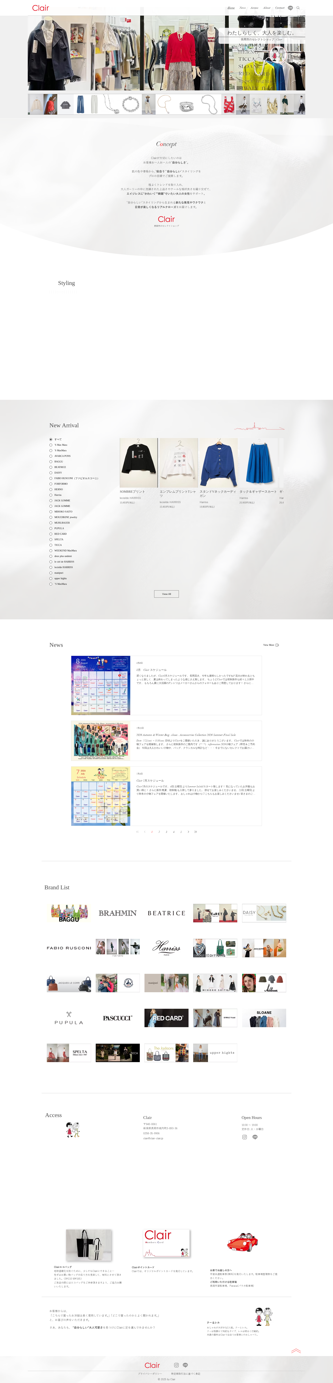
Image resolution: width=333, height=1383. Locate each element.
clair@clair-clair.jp (153, 1138)
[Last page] (196, 832)
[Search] (298, 7)
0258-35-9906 (151, 1133)
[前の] (36, 48)
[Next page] (188, 832)
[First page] (137, 832)
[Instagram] (245, 1137)
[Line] (290, 8)
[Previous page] (145, 832)
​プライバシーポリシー (150, 1374)
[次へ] (297, 48)
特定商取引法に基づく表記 (185, 1374)
